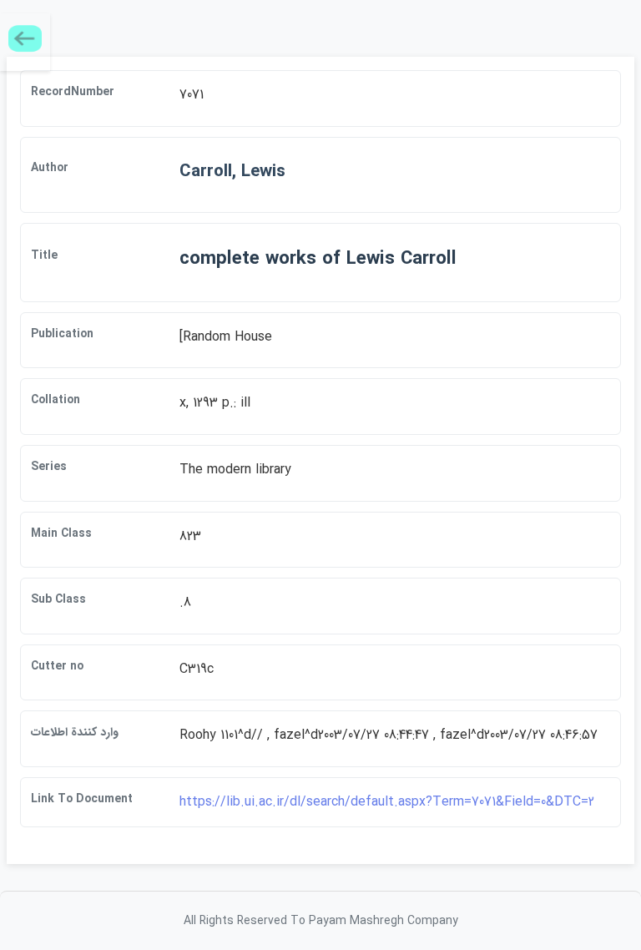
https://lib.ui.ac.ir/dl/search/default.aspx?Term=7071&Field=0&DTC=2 (386, 801)
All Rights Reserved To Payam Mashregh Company (321, 921)
